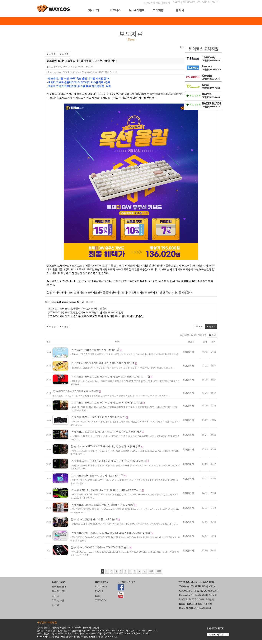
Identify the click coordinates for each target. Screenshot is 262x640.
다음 (151, 571)
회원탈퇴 (165, 2)
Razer (97, 595)
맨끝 (159, 571)
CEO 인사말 (58, 600)
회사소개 (93, 10)
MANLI (216, 2)
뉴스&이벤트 (137, 10)
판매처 (180, 10)
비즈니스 (115, 10)
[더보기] (90, 302)
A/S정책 (212, 586)
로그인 (146, 2)
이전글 (52, 54)
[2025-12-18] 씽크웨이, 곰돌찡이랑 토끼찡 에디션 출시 (77, 308)
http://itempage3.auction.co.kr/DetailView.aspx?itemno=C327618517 (80, 72)
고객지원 (158, 10)
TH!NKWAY (189, 2)
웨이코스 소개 (59, 586)
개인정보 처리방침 (47, 622)
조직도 (55, 595)
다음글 (65, 54)
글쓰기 (212, 326)
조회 (213, 341)
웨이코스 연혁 (59, 591)
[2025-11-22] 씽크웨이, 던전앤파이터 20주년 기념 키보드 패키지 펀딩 (86, 312)
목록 (200, 326)
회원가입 (155, 2)
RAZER (176, 2)
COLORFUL (203, 2)
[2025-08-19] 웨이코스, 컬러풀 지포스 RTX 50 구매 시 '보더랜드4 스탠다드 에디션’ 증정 (95, 316)
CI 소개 (55, 605)
